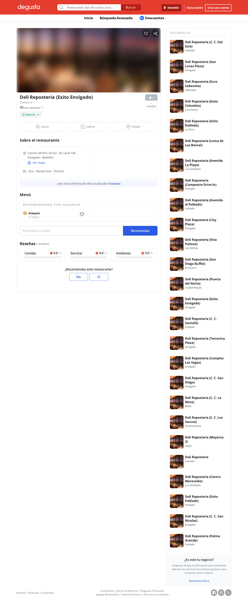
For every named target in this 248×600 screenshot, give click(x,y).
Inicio (88, 18)
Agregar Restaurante (107, 594)
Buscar (131, 7)
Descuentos (152, 18)
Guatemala (48, 592)
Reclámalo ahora (199, 581)
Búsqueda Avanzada (116, 18)
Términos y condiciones (156, 594)
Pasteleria (26, 102)
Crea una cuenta (218, 7)
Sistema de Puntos (131, 594)
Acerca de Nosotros (127, 590)
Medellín (173, 7)
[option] (89, 67)
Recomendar (140, 231)
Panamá (20, 592)
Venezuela (33, 592)
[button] (42, 126)
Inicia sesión (194, 7)
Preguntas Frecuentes (152, 590)
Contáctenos (107, 590)
